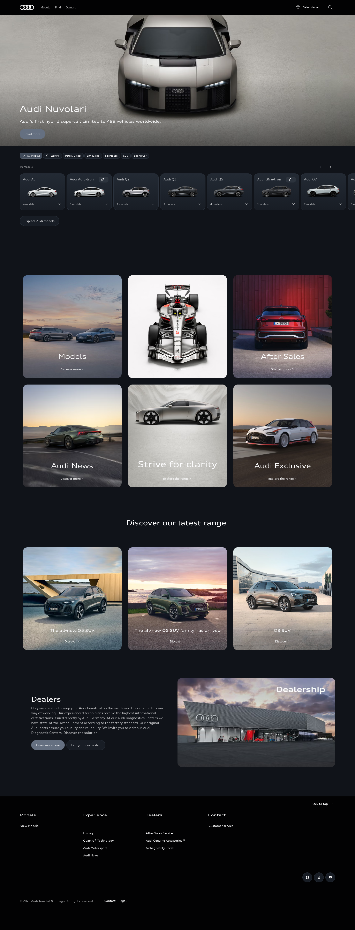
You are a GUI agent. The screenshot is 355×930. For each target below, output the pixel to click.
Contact (109, 900)
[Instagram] (319, 877)
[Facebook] (307, 877)
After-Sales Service (159, 833)
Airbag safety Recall (160, 848)
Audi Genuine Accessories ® (165, 840)
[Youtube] (330, 877)
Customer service (221, 825)
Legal (123, 900)
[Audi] (27, 7)
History (88, 833)
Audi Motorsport (95, 848)
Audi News (90, 855)
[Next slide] (330, 167)
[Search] (330, 7)
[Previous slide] (320, 167)
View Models (29, 825)
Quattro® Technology (98, 840)
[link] (72, 326)
